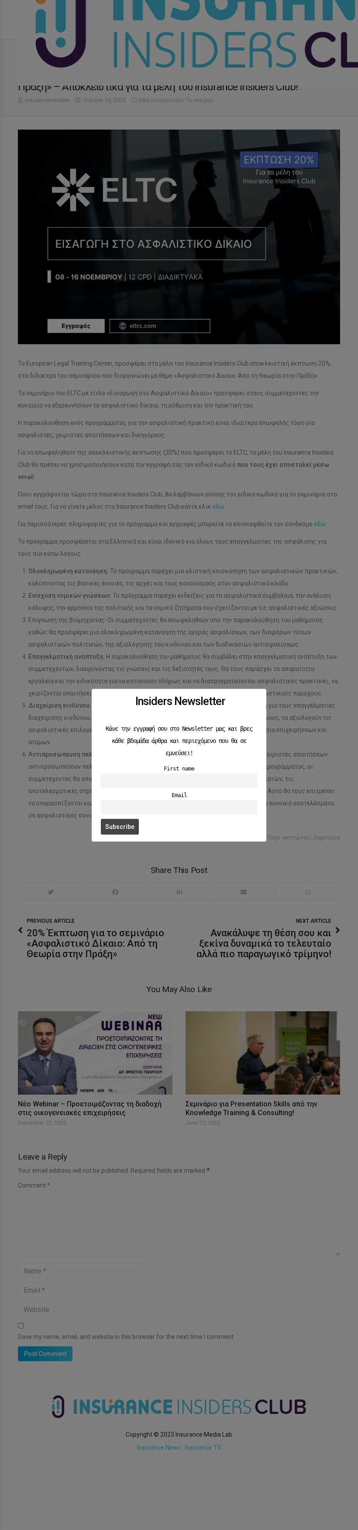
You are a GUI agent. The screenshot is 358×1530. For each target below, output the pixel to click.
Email (179, 795)
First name (179, 768)
